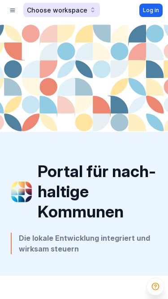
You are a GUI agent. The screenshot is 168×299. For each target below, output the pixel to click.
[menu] (12, 10)
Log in (151, 10)
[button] (61, 10)
